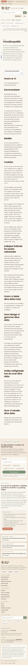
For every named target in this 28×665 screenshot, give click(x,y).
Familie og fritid (4, 583)
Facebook (4, 571)
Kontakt (2, 605)
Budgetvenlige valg (19, 23)
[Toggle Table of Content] (21, 73)
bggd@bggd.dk (19, 639)
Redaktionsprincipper (6, 607)
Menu (25, 16)
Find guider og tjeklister (7, 547)
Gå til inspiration (5, 555)
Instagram (10, 571)
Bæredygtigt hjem (20, 468)
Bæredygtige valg (14, 25)
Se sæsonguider (5, 539)
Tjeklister (13, 19)
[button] (1, 56)
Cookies (3, 612)
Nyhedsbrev (18, 16)
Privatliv (10, 3)
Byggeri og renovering (8, 468)
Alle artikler (3, 598)
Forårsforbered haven (10, 1)
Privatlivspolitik (4, 610)
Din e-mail (4, 458)
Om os (6, 3)
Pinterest (16, 571)
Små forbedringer (9, 23)
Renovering (10, 620)
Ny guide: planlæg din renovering (21, 1)
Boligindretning (17, 465)
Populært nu (18, 19)
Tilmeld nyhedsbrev (14, 472)
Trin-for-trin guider (5, 25)
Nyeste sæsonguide (5, 596)
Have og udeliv (7, 465)
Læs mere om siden (7, 528)
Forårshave (4, 620)
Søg (25, 12)
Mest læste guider (5, 594)
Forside (2, 3)
